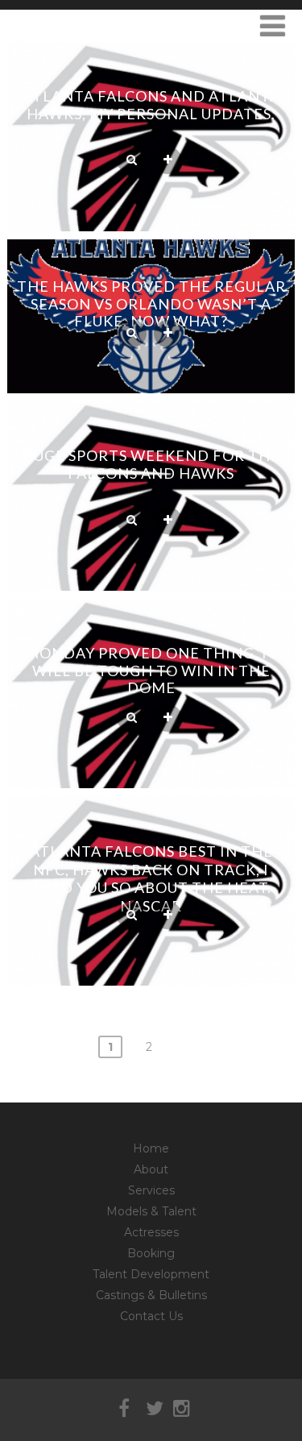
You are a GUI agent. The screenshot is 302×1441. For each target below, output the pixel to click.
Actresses (151, 1232)
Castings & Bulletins (151, 1295)
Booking (151, 1253)
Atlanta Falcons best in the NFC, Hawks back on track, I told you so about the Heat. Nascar (151, 878)
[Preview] (132, 160)
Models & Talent (151, 1211)
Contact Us (151, 1316)
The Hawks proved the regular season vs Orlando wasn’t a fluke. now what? (151, 303)
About (151, 1169)
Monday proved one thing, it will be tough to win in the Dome (151, 670)
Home (151, 1148)
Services (151, 1190)
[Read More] (168, 160)
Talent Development (151, 1274)
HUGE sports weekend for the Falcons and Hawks (151, 464)
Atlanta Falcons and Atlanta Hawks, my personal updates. (151, 105)
